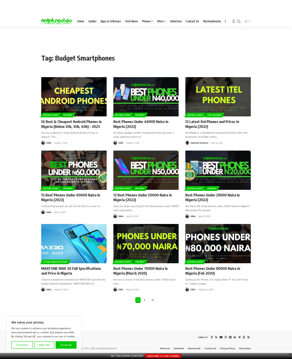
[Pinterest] (230, 337)
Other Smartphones (55, 262)
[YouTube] (221, 337)
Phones (68, 115)
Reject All (44, 344)
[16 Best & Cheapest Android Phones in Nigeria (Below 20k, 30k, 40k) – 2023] (74, 96)
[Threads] (244, 337)
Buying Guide (51, 115)
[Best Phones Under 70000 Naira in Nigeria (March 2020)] (146, 243)
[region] (44, 334)
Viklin (48, 142)
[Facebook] (212, 337)
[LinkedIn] (235, 337)
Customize (22, 344)
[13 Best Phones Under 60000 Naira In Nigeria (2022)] (74, 170)
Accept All (66, 344)
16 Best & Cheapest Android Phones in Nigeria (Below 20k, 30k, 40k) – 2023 (71, 124)
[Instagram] (226, 337)
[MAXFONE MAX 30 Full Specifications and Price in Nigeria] (74, 243)
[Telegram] (239, 337)
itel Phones (214, 115)
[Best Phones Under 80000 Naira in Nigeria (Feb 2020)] (218, 243)
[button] (225, 21)
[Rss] (248, 337)
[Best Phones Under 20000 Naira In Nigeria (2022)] (218, 170)
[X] (216, 337)
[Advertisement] (146, 36)
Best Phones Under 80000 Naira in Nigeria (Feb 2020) (212, 271)
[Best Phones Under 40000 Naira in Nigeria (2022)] (146, 96)
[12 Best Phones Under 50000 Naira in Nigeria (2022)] (146, 170)
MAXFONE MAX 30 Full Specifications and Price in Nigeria (71, 271)
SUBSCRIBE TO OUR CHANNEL (163, 356)
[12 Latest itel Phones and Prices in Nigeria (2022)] (218, 96)
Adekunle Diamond (199, 142)
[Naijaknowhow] (56, 21)
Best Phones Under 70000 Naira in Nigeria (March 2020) (140, 271)
